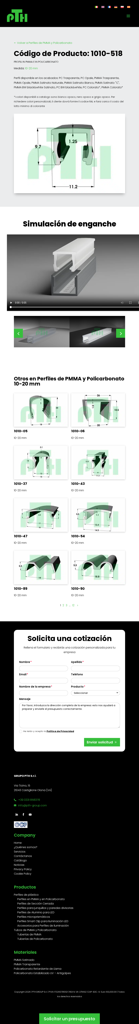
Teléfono (77, 674)
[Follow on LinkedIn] (16, 814)
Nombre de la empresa (35, 686)
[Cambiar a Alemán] (116, 7)
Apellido (76, 662)
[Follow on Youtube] (30, 814)
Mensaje (25, 699)
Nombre (24, 662)
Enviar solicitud (100, 742)
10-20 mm (31, 68)
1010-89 (20, 588)
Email (22, 674)
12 (73, 605)
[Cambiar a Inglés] (103, 7)
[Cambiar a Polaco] (122, 7)
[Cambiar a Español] (128, 7)
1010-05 (20, 431)
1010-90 (78, 588)
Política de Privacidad (60, 731)
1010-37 (20, 483)
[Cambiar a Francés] (109, 7)
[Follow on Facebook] (23, 814)
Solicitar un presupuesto (69, 1019)
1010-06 (78, 431)
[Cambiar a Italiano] (96, 7)
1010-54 (78, 536)
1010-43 (78, 483)
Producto (77, 686)
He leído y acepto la (48, 731)
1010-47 (20, 536)
